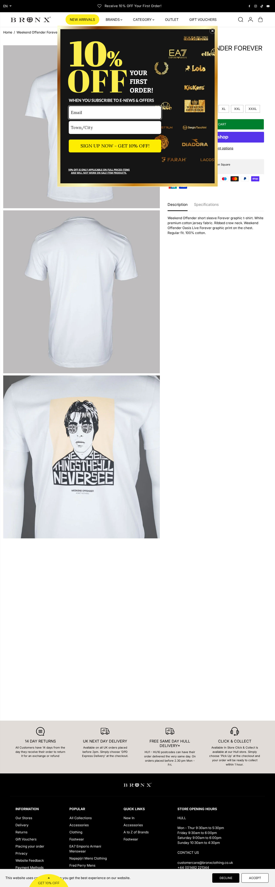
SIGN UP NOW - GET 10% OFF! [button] (115, 146)
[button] (212, 30)
